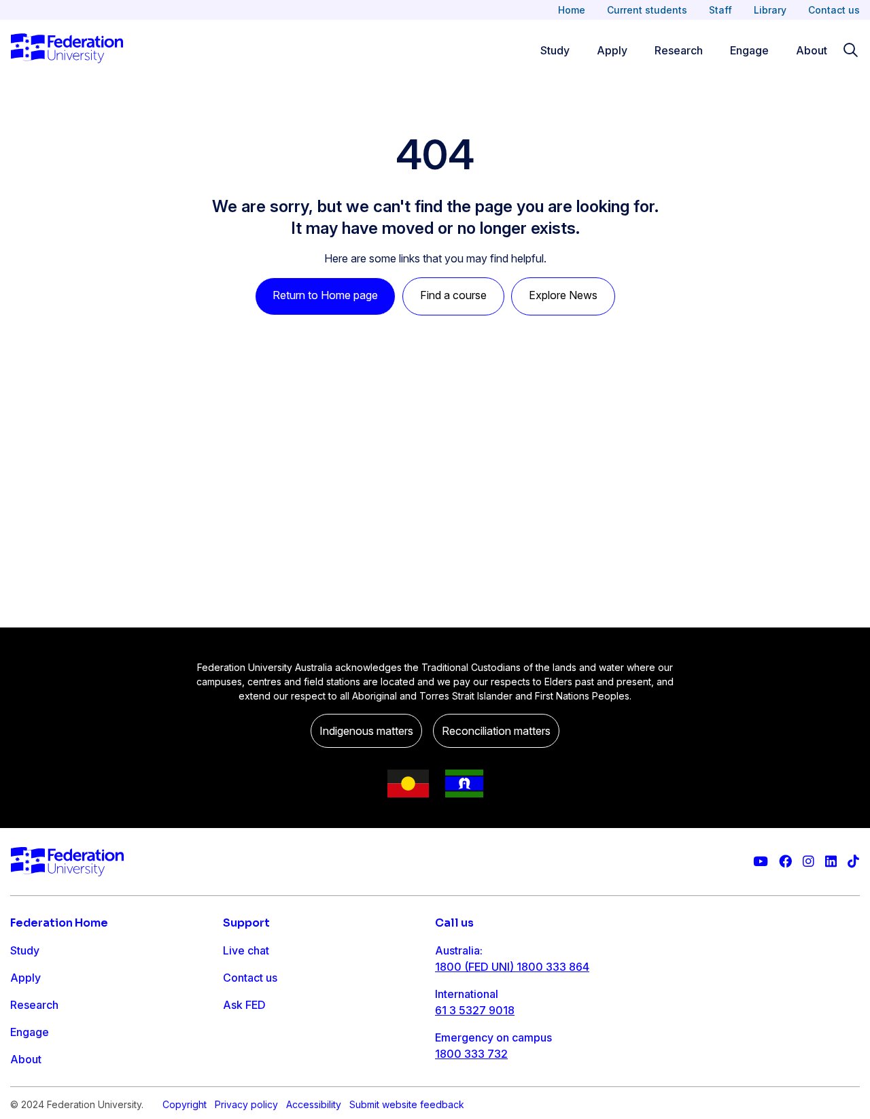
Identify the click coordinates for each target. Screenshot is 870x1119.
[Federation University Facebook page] (785, 862)
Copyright (184, 1104)
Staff (720, 10)
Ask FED (244, 1005)
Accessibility (313, 1104)
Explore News (563, 295)
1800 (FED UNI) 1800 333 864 (512, 967)
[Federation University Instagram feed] (808, 862)
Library (770, 10)
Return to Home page (325, 295)
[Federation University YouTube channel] (760, 862)
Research (679, 50)
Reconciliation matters (496, 731)
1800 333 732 (471, 1054)
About (811, 50)
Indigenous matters (366, 731)
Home (571, 10)
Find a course (453, 295)
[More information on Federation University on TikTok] (853, 862)
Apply (612, 50)
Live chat (246, 950)
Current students (647, 10)
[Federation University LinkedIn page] (831, 862)
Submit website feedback (406, 1104)
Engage (749, 50)
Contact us (834, 10)
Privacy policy (246, 1104)
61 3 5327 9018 (475, 1010)
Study (555, 50)
